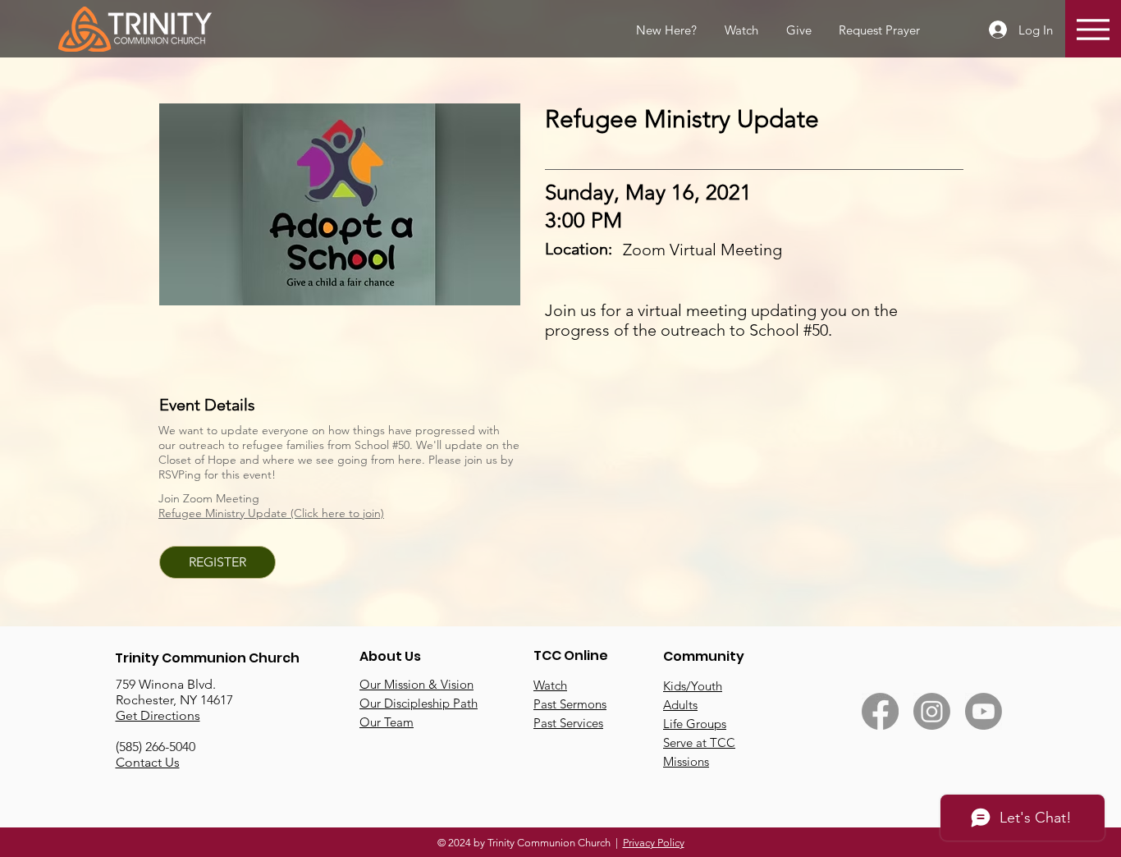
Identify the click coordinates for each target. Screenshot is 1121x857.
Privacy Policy (653, 842)
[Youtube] (983, 711)
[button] (878, 30)
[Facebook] (880, 711)
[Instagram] (931, 711)
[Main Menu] (1093, 29)
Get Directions (158, 715)
